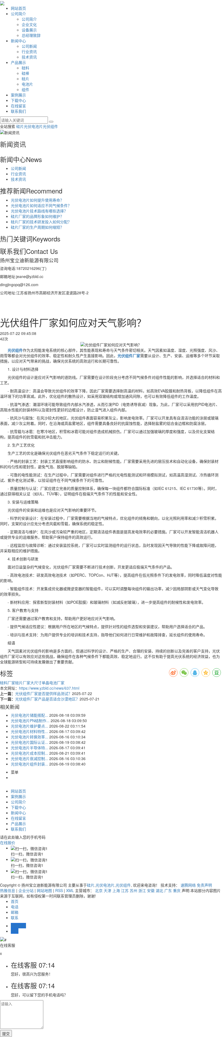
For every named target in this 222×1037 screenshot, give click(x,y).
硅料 (25, 67)
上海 (116, 890)
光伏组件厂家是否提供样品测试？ (43, 693)
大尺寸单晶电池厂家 (47, 682)
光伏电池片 (33, 126)
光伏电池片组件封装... (29, 764)
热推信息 (7, 890)
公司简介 (18, 13)
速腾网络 (188, 885)
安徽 (151, 890)
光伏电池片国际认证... (29, 742)
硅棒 (25, 73)
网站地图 (44, 890)
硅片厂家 (22, 682)
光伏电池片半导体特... (29, 747)
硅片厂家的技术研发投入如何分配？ (41, 221)
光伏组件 (50, 126)
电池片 (27, 84)
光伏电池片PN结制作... (30, 720)
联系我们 (18, 111)
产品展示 (18, 62)
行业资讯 (29, 51)
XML (70, 890)
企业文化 (29, 24)
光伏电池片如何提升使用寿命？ (37, 200)
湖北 (159, 890)
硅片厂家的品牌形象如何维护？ (37, 216)
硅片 (25, 78)
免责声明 (204, 885)
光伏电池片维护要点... (29, 726)
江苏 (125, 890)
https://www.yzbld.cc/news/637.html (49, 688)
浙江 (142, 890)
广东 (168, 890)
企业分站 (26, 890)
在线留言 (18, 105)
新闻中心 (18, 40)
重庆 (177, 890)
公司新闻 (29, 46)
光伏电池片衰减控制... (29, 758)
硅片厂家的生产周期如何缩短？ (37, 227)
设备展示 (29, 30)
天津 (107, 890)
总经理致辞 (31, 35)
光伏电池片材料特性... (29, 731)
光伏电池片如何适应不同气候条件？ (41, 205)
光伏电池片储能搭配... (29, 715)
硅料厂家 (7, 682)
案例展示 (18, 95)
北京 (99, 890)
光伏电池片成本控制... (29, 753)
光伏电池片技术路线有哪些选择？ (39, 211)
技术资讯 (29, 57)
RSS (59, 890)
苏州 (133, 890)
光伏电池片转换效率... (29, 736)
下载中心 (18, 100)
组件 (25, 89)
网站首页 (18, 8)
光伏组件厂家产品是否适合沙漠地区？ (47, 699)
